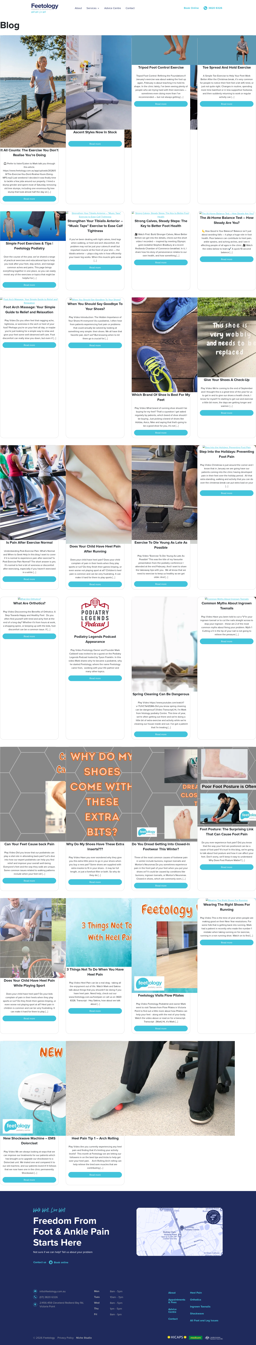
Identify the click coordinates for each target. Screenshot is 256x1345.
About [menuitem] (172, 1293)
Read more (29, 198)
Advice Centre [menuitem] (172, 1310)
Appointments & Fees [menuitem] (176, 1301)
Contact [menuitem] (173, 1319)
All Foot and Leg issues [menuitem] (204, 1320)
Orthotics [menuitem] (195, 1300)
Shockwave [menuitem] (197, 1313)
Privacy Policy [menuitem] (65, 1338)
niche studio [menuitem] (84, 1338)
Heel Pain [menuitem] (196, 1293)
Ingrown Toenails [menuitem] (200, 1307)
